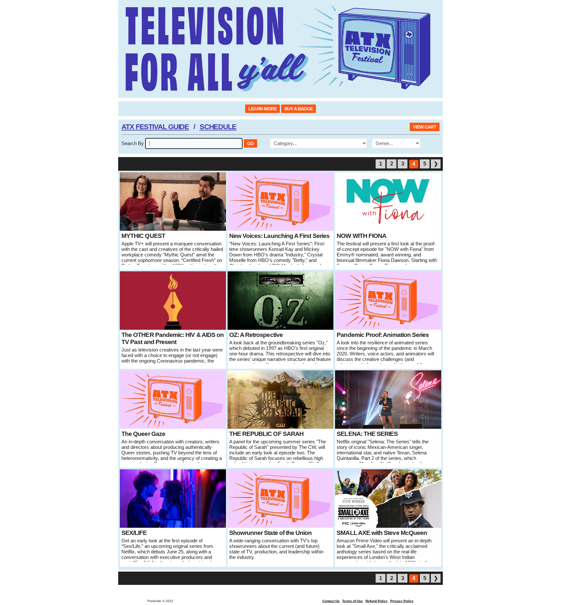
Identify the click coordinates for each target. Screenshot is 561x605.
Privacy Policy (402, 601)
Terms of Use (352, 601)
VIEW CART (424, 127)
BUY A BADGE (298, 108)
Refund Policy (377, 601)
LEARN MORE (262, 108)
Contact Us (331, 601)
